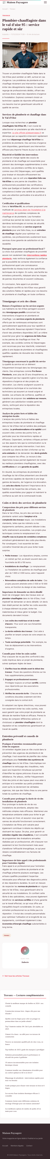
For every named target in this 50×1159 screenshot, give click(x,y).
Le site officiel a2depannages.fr (26, 133)
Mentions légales (17, 1146)
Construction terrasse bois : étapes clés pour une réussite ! (22, 1012)
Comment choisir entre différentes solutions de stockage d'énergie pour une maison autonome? (22, 1102)
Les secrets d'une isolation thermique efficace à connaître (22, 1094)
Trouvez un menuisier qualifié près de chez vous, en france (24, 1043)
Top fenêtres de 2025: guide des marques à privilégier (24, 1050)
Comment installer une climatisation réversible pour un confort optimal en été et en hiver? (24, 1071)
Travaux (12, 9)
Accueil (5, 9)
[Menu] (45, 2)
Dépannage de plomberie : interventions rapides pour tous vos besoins (24, 1079)
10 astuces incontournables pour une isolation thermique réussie (21, 1063)
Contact (29, 1146)
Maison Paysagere (15, 2)
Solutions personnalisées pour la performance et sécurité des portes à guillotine (22, 1056)
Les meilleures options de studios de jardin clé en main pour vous (23, 1110)
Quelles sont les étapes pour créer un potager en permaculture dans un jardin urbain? (22, 1020)
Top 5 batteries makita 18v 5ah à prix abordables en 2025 (24, 1027)
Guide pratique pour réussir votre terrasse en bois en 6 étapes (25, 1087)
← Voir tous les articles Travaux (15, 976)
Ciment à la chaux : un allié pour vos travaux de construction (22, 1035)
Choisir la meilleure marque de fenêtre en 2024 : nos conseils (24, 1004)
